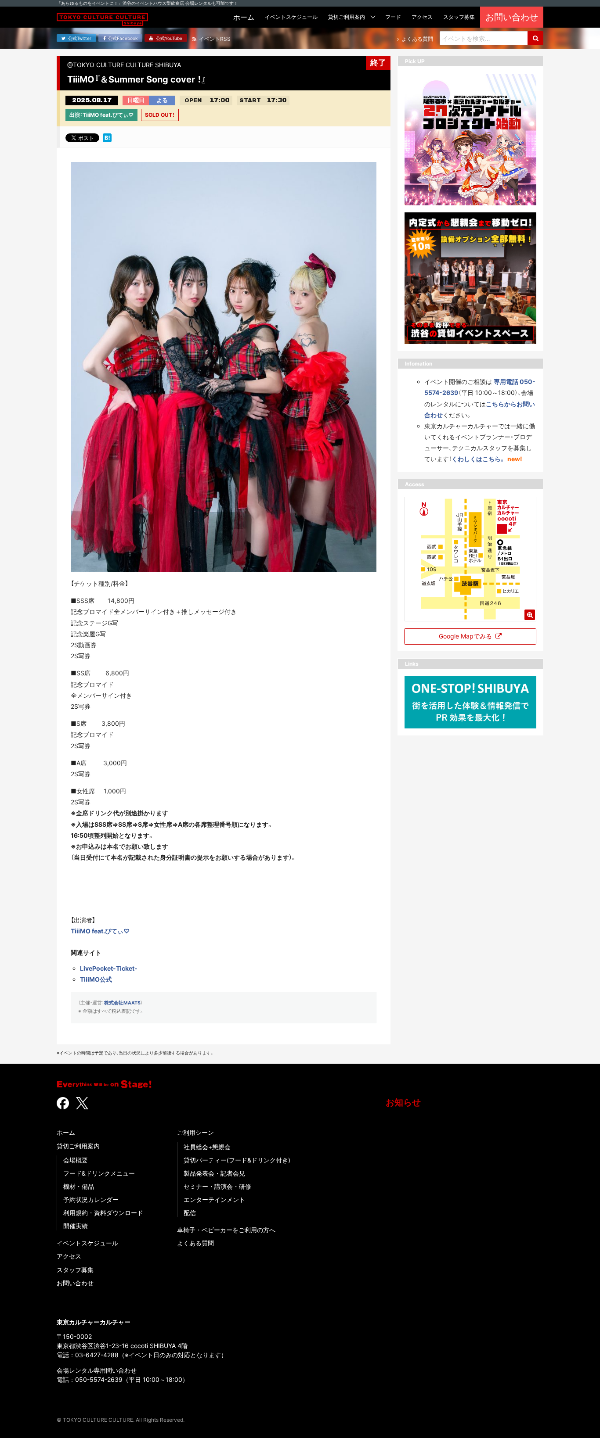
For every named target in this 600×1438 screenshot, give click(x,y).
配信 (190, 1212)
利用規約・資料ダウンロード (103, 1212)
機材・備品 (78, 1186)
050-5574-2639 (99, 1379)
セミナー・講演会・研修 (217, 1186)
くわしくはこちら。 (479, 459)
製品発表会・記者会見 (214, 1173)
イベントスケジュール (87, 1243)
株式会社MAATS (122, 1003)
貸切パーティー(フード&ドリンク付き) (237, 1160)
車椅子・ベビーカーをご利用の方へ (226, 1230)
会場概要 (75, 1160)
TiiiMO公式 (96, 979)
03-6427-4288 (97, 1355)
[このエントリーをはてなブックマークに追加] (107, 137)
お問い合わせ (75, 1283)
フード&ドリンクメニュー (99, 1173)
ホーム (66, 1132)
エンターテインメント (214, 1199)
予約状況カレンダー (91, 1199)
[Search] (535, 38)
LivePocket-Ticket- (108, 968)
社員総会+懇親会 (207, 1147)
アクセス (69, 1256)
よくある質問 (195, 1243)
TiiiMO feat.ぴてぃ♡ (100, 931)
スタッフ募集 (75, 1269)
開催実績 (75, 1226)
